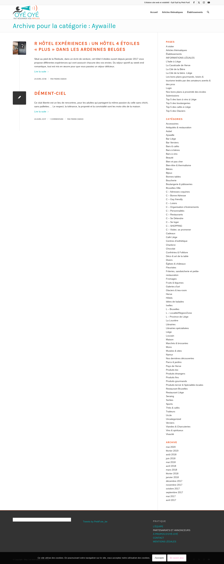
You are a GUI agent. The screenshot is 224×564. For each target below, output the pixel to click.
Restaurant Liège (175, 392)
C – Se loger (172, 222)
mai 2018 (171, 462)
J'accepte (159, 558)
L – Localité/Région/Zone (179, 313)
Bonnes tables (173, 176)
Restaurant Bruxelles (177, 388)
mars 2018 (171, 469)
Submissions (172, 95)
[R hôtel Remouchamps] (19, 48)
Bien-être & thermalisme (178, 165)
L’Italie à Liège (173, 61)
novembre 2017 (174, 484)
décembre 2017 (174, 481)
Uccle (169, 415)
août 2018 (171, 454)
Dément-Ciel (50, 93)
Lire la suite (40, 71)
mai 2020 (171, 447)
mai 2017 (171, 496)
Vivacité (170, 434)
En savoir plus (177, 558)
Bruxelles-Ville (173, 188)
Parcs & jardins (174, 362)
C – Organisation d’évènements (182, 207)
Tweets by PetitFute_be (95, 521)
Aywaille (170, 135)
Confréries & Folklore (177, 252)
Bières (169, 169)
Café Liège (171, 237)
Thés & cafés (173, 407)
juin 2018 (170, 458)
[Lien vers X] (198, 2)
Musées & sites (174, 350)
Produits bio (172, 370)
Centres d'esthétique (176, 241)
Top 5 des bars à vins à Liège (181, 99)
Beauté (169, 157)
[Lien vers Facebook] (194, 2)
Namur (169, 354)
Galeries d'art (173, 286)
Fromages (171, 278)
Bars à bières (173, 150)
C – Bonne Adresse (176, 195)
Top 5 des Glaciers (175, 111)
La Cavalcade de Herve (178, 65)
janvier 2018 (172, 477)
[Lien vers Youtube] (208, 2)
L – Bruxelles (172, 309)
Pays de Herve (173, 366)
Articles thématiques (176, 50)
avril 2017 (171, 500)
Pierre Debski (60, 79)
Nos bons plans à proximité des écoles (186, 92)
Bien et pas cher (174, 161)
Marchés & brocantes (177, 343)
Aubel (169, 131)
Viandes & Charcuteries (178, 426)
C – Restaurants (174, 214)
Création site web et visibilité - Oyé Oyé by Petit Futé (167, 2)
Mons (169, 347)
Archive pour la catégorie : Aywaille (64, 26)
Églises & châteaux (176, 263)
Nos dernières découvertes (180, 358)
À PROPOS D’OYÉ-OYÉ (165, 534)
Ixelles (169, 305)
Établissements (174, 54)
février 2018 (172, 473)
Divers (169, 260)
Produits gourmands (176, 381)
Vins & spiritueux (174, 430)
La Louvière (172, 320)
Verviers (170, 422)
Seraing (170, 396)
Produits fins (172, 377)
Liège (169, 332)
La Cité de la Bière (175, 69)
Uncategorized (173, 419)
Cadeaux (170, 233)
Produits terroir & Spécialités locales (184, 385)
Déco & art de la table (177, 256)
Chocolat (170, 248)
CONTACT (158, 537)
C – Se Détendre (174, 218)
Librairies (170, 324)
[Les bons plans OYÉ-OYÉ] (26, 12)
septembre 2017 (174, 492)
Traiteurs (170, 411)
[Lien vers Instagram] (203, 2)
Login (169, 88)
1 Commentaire (56, 119)
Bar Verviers (172, 142)
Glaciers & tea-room (176, 290)
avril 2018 (171, 466)
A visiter (170, 46)
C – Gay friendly (174, 199)
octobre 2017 (173, 488)
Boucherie (171, 180)
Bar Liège (171, 138)
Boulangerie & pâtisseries (179, 184)
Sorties (169, 400)
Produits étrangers (175, 373)
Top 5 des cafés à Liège (178, 107)
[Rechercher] (208, 12)
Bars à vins (171, 154)
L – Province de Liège (177, 316)
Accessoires (172, 123)
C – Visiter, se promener (178, 229)
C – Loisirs (171, 203)
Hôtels (169, 298)
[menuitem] (154, 12)
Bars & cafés (172, 146)
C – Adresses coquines (178, 191)
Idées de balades (175, 301)
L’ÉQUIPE (158, 526)
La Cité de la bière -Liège (179, 73)
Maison (169, 339)
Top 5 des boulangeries (178, 103)
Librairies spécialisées (177, 328)
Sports (169, 404)
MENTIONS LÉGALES (164, 541)
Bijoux (169, 173)
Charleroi (170, 245)
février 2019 (172, 450)
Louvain (170, 335)
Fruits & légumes (174, 282)
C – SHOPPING (174, 226)
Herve (169, 294)
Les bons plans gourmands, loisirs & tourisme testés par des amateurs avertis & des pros (188, 80)
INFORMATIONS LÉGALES (180, 57)
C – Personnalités (175, 210)
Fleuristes (171, 267)
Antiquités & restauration (178, 127)
